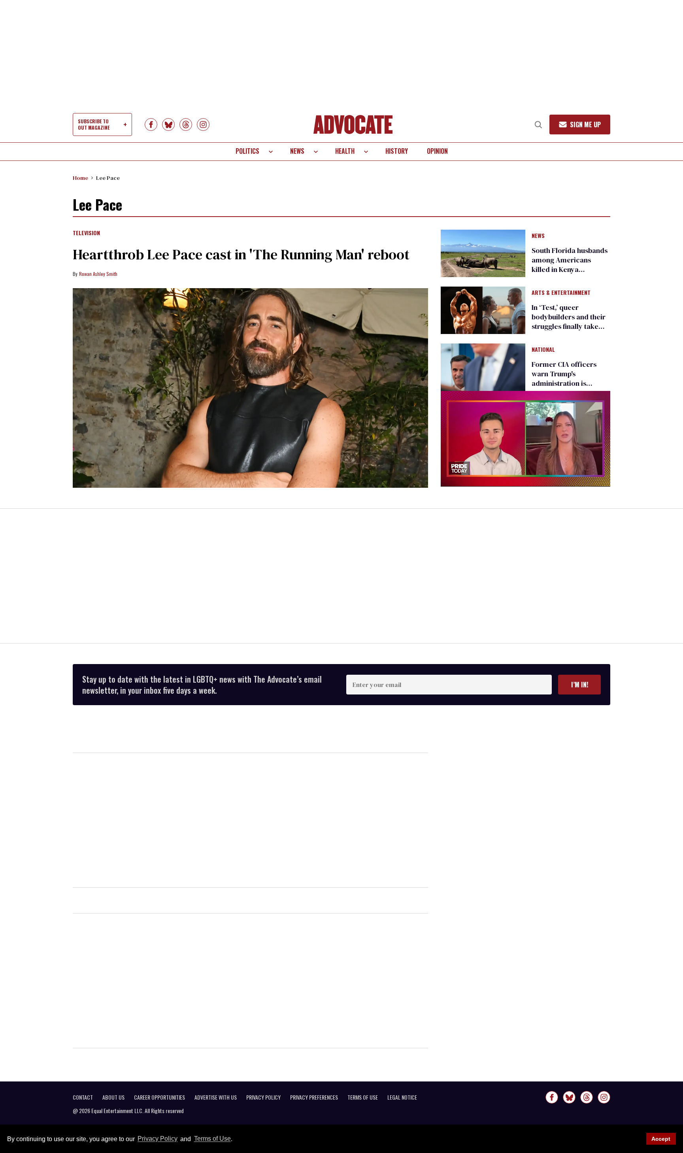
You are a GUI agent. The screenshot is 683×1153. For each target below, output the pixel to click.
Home (80, 178)
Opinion (437, 151)
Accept (660, 1139)
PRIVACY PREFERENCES (314, 1097)
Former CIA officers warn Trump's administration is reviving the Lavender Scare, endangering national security (567, 388)
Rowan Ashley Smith (98, 273)
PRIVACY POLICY (263, 1097)
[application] (525, 438)
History (396, 151)
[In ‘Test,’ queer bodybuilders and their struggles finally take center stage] (483, 310)
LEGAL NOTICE (402, 1097)
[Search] (538, 124)
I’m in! (579, 684)
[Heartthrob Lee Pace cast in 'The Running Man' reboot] (250, 388)
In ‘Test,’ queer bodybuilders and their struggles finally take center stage (569, 321)
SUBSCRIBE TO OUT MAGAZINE (93, 124)
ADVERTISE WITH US (215, 1097)
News (297, 151)
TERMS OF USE (362, 1097)
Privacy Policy (157, 1139)
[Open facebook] (151, 124)
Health (345, 151)
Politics (247, 151)
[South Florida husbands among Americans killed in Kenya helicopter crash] (483, 253)
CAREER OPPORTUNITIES (159, 1097)
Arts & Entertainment (561, 292)
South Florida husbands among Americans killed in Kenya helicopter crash (570, 264)
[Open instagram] (203, 124)
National (543, 349)
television (86, 233)
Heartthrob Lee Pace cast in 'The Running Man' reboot (241, 254)
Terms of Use (212, 1139)
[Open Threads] (185, 124)
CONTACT (83, 1097)
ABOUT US (113, 1097)
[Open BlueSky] (168, 124)
